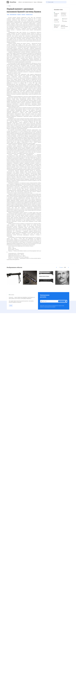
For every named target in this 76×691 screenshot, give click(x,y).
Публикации (39, 2)
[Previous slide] (56, 267)
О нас (11, 305)
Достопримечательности (28, 2)
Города (35, 2)
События (20, 2)
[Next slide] (68, 267)
